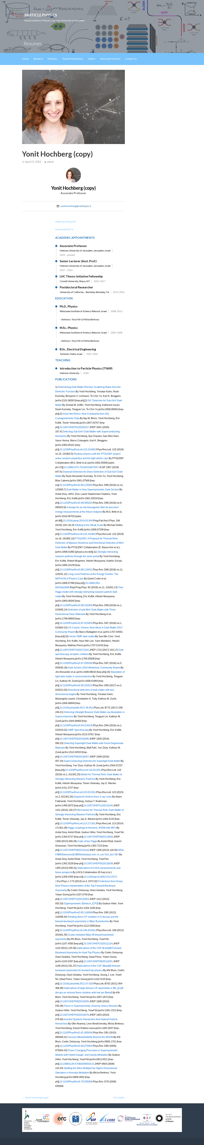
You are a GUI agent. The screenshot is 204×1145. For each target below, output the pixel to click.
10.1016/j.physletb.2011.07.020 (76, 983)
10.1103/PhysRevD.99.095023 (76, 503)
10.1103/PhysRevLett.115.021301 (78, 792)
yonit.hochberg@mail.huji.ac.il (75, 206)
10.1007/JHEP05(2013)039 (98, 863)
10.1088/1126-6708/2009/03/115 (77, 1064)
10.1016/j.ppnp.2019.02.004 (78, 520)
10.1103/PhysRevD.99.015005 (76, 605)
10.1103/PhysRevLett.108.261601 (78, 930)
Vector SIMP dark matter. (82, 636)
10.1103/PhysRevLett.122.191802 (78, 534)
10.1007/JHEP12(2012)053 (74, 899)
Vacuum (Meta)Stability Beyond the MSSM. (90, 1037)
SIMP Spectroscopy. (78, 730)
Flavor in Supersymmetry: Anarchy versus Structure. (91, 1006)
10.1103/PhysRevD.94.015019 (76, 725)
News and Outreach (110, 58)
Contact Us (131, 58)
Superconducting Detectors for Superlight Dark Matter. (92, 761)
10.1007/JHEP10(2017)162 (74, 650)
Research (38, 58)
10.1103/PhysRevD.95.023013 (76, 685)
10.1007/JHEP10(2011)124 (98, 943)
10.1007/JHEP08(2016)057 (74, 756)
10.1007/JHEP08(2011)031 (98, 961)
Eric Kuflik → (120, 1097)
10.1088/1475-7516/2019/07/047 (81, 467)
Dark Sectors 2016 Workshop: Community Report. (94, 667)
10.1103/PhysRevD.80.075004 (76, 1046)
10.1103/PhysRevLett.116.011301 (83, 770)
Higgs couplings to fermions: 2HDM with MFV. (92, 827)
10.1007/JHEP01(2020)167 (74, 427)
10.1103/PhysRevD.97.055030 (76, 663)
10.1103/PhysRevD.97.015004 (76, 623)
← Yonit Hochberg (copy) (35, 1097)
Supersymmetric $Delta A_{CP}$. (81, 903)
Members (53, 58)
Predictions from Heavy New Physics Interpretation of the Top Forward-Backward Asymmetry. (89, 885)
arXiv (73, 221)
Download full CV (64, 229)
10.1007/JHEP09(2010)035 (74, 1001)
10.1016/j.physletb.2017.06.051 (76, 707)
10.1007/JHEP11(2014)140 (98, 805)
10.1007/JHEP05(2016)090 (74, 738)
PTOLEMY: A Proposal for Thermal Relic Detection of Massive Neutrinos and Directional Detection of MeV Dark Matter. (89, 543)
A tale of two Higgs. (87, 841)
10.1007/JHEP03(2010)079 (74, 1015)
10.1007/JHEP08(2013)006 (98, 836)
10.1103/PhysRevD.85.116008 (76, 912)
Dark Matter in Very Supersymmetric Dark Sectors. (93, 489)
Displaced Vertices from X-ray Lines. (93, 796)
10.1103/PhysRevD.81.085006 (76, 1032)
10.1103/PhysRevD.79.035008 (76, 1081)
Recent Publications (73, 58)
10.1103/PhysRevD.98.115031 (76, 569)
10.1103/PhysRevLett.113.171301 (78, 823)
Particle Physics (40, 15)
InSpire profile (62, 221)
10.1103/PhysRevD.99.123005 (76, 485)
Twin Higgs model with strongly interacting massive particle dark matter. (89, 592)
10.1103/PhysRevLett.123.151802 (78, 449)
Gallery (91, 58)
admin (50, 161)
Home (25, 58)
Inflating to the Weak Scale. (89, 525)
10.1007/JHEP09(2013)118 (74, 850)
